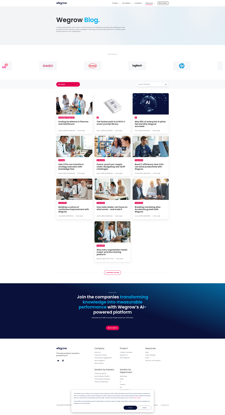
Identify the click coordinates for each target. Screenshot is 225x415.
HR (121, 387)
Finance (122, 384)
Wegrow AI (123, 355)
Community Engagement (103, 358)
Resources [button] (149, 3)
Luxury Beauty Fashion (102, 376)
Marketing (123, 376)
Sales (121, 379)
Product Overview (126, 352)
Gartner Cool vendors (152, 361)
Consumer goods (100, 373)
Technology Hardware (102, 379)
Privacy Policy (137, 397)
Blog (146, 352)
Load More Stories (112, 272)
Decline (144, 407)
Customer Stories (100, 355)
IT (120, 382)
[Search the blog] (166, 84)
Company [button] (137, 3)
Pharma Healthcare (101, 382)
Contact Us (165, 405)
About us (97, 352)
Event (147, 358)
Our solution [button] (126, 3)
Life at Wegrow (99, 361)
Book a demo (163, 3)
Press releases (150, 355)
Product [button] (115, 3)
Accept (130, 407)
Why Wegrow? (125, 358)
